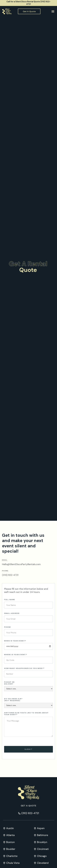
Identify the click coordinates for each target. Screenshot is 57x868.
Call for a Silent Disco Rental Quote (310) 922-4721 (28, 2)
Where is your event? (15, 654)
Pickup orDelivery (9, 683)
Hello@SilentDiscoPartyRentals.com (21, 564)
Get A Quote (29, 11)
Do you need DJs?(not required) (13, 700)
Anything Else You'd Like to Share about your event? (26, 714)
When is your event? (15, 641)
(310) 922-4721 (10, 575)
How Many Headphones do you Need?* (24, 668)
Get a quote (28, 806)
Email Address (11, 613)
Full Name (9, 599)
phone (7, 627)
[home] (6, 11)
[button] (52, 11)
